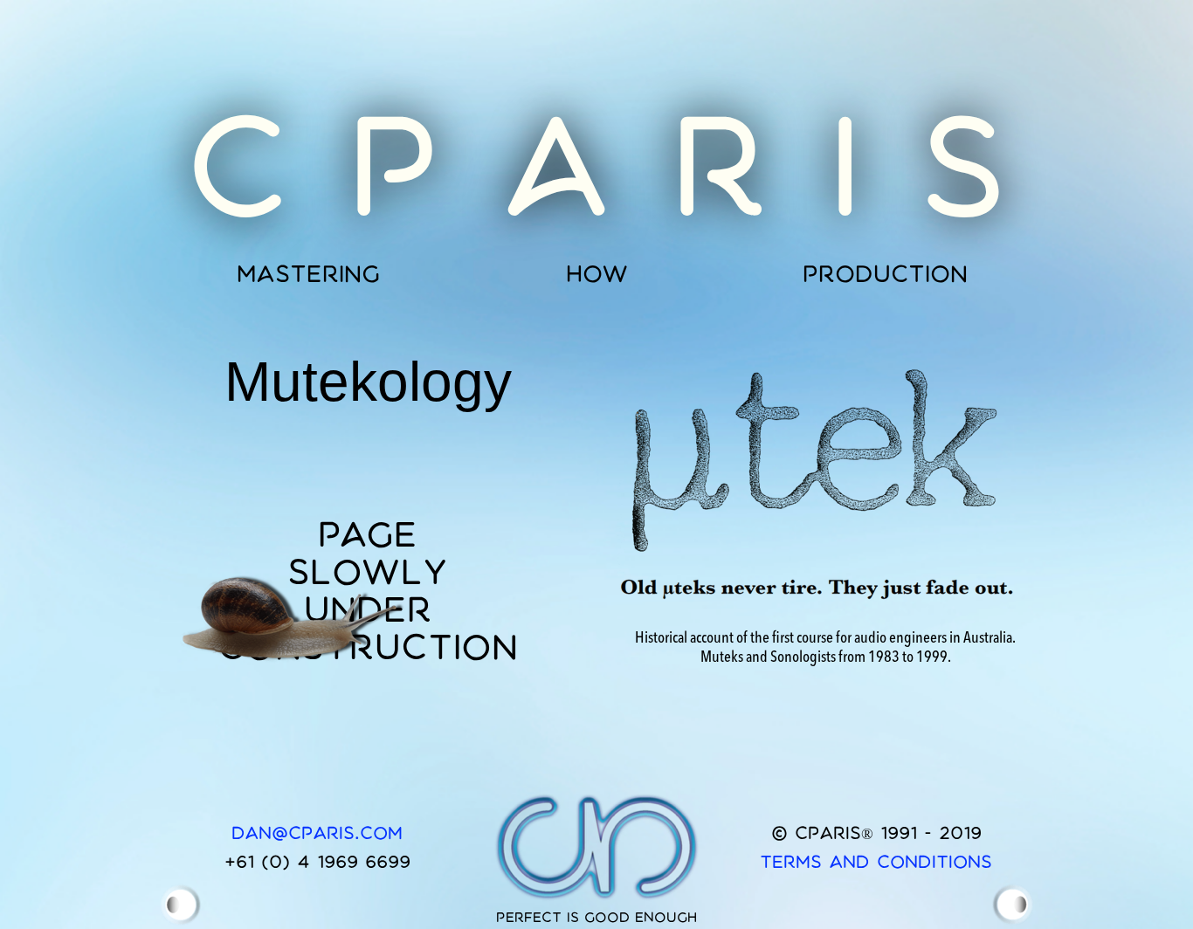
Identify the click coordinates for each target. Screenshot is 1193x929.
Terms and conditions (876, 861)
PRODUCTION (885, 273)
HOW (597, 273)
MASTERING (308, 273)
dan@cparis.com (317, 832)
